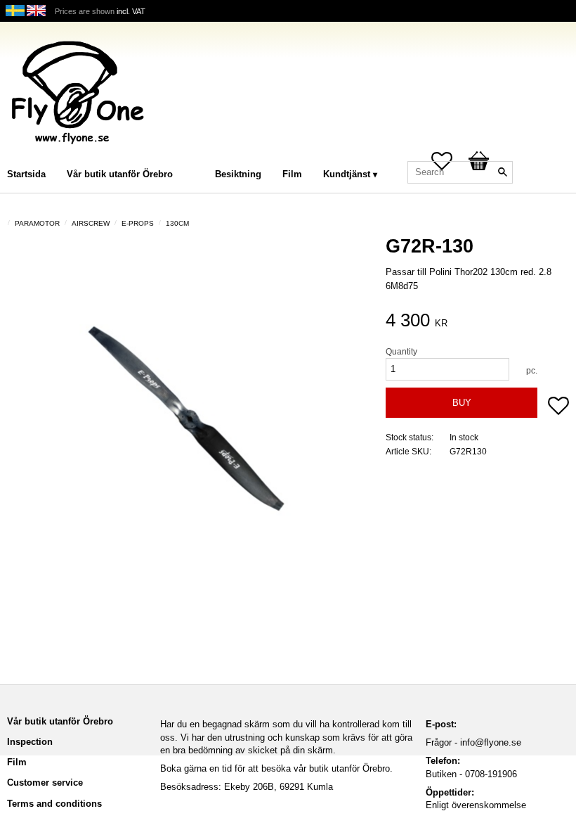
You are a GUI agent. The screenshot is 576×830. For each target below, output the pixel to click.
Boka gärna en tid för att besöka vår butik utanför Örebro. (276, 768)
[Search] (502, 172)
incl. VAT (131, 11)
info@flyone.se (490, 742)
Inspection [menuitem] (30, 741)
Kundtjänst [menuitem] (346, 174)
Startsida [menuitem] (26, 174)
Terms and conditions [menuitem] (54, 803)
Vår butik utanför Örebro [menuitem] (120, 174)
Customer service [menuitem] (45, 782)
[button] (558, 407)
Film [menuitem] (292, 174)
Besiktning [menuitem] (238, 174)
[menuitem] (197, 155)
